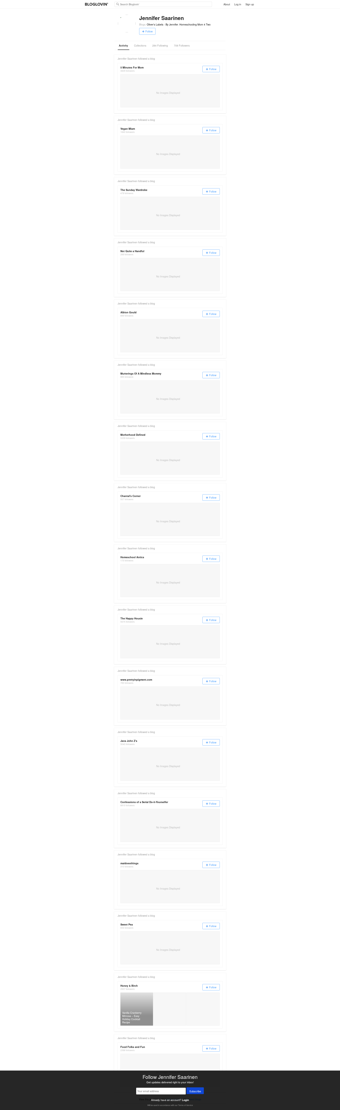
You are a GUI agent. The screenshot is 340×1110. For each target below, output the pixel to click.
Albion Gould (128, 312)
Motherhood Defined (132, 434)
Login (185, 1100)
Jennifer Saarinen (127, 58)
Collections (140, 45)
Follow (149, 31)
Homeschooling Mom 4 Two (195, 24)
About (226, 4)
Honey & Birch (129, 985)
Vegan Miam (127, 128)
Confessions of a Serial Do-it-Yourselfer (144, 802)
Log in (237, 4)
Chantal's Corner (130, 496)
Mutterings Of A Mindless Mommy (140, 373)
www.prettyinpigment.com (136, 679)
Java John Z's (128, 741)
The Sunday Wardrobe (133, 190)
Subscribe (195, 1091)
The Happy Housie (131, 618)
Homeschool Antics (132, 557)
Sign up (249, 4)
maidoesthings (129, 863)
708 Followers (182, 45)
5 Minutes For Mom (132, 67)
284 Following (160, 45)
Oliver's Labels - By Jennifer (162, 24)
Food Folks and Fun (132, 1047)
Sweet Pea (126, 924)
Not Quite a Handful (132, 251)
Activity (123, 45)
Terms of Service (185, 1105)
